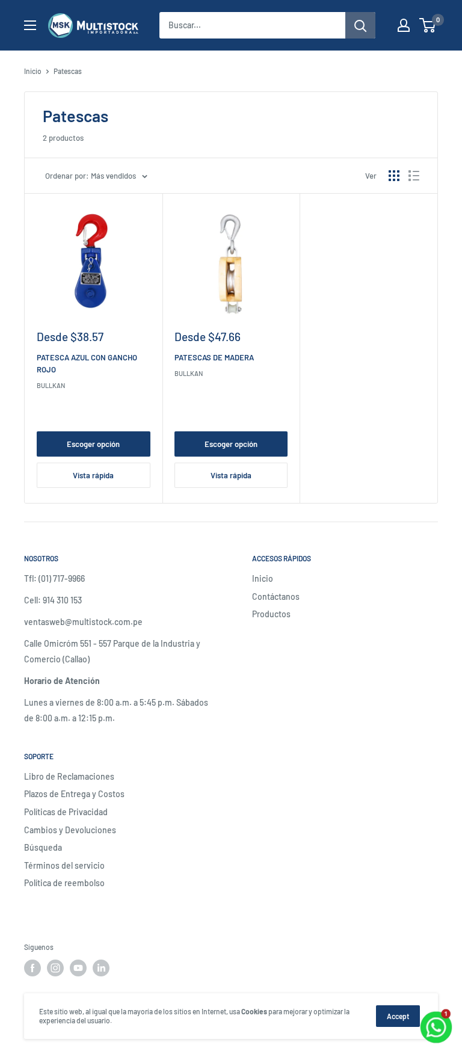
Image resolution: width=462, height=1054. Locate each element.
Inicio (33, 71)
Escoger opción (93, 444)
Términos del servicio (64, 865)
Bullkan (51, 385)
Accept (398, 1016)
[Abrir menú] (30, 25)
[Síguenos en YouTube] (78, 968)
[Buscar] (360, 25)
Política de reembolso (64, 883)
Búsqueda (43, 847)
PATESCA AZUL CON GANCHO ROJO (87, 363)
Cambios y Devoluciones (70, 830)
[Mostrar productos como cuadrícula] (394, 175)
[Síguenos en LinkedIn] (101, 968)
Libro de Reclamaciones (69, 776)
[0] (428, 25)
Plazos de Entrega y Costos (74, 794)
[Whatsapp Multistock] (436, 1013)
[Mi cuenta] (404, 25)
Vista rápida (93, 475)
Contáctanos (276, 596)
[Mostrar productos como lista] (413, 175)
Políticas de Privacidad (66, 812)
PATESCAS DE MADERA (214, 357)
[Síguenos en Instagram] (55, 968)
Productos (271, 614)
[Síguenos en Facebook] (32, 968)
